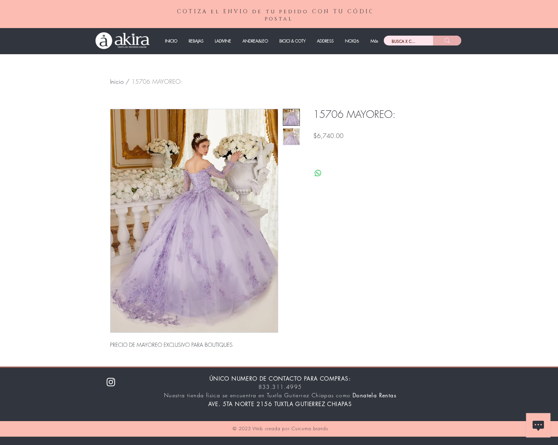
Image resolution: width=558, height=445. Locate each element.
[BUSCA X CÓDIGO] (447, 40)
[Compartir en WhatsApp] (318, 173)
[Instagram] (111, 382)
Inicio (117, 81)
